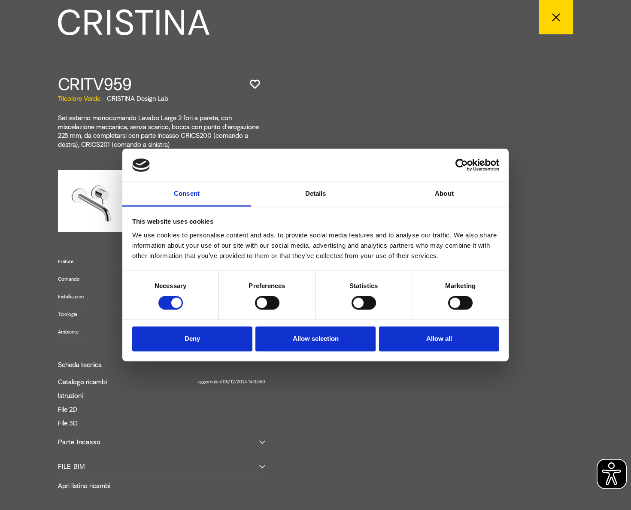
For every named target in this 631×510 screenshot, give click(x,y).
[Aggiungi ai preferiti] (255, 84)
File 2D (67, 409)
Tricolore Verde (79, 98)
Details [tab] (315, 193)
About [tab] (444, 193)
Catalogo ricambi (161, 382)
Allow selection (316, 338)
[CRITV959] (92, 200)
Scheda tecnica (80, 364)
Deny (192, 338)
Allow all (439, 338)
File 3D (68, 423)
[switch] (267, 303)
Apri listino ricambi (84, 486)
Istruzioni (70, 395)
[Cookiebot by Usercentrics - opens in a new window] (461, 165)
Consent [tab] (187, 193)
